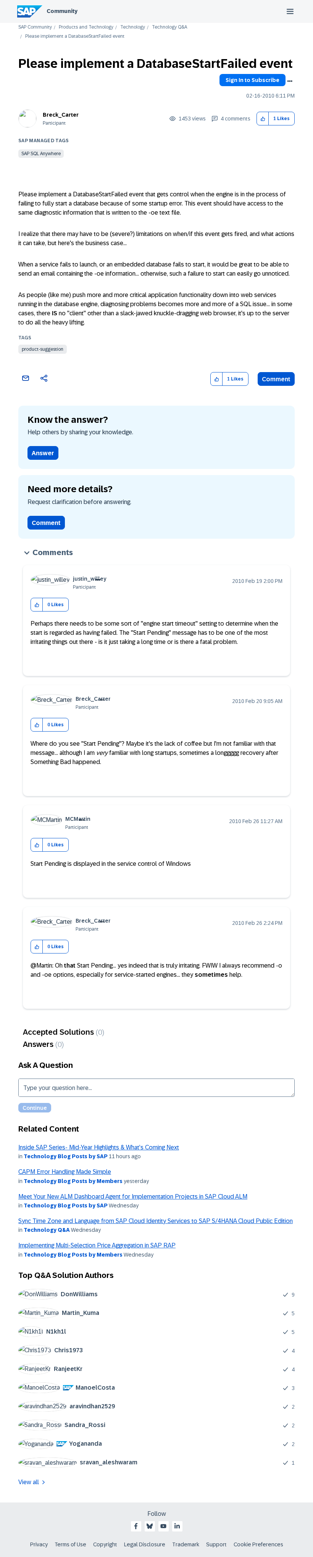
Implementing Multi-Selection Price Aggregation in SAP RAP (97, 1245)
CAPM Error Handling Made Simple (64, 1172)
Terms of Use (70, 1544)
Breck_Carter (61, 115)
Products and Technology (86, 27)
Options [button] (290, 81)
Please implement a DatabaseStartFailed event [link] (74, 36)
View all (28, 1482)
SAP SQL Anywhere (41, 153)
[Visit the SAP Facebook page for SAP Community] (136, 1526)
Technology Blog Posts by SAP (66, 1156)
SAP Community (35, 27)
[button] (263, 118)
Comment (276, 379)
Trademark (185, 1544)
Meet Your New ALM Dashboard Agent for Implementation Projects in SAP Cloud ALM (132, 1196)
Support (216, 1544)
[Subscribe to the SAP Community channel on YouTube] (163, 1526)
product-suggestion (42, 349)
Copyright (105, 1544)
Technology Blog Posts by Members (73, 1181)
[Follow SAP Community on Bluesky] (150, 1526)
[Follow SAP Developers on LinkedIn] (177, 1526)
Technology (132, 27)
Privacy (39, 1544)
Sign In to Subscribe (252, 80)
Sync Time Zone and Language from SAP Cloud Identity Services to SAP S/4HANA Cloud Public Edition (155, 1221)
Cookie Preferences (258, 1544)
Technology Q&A (169, 27)
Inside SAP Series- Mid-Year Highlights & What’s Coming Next (98, 1147)
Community (62, 11)
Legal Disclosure (144, 1544)
